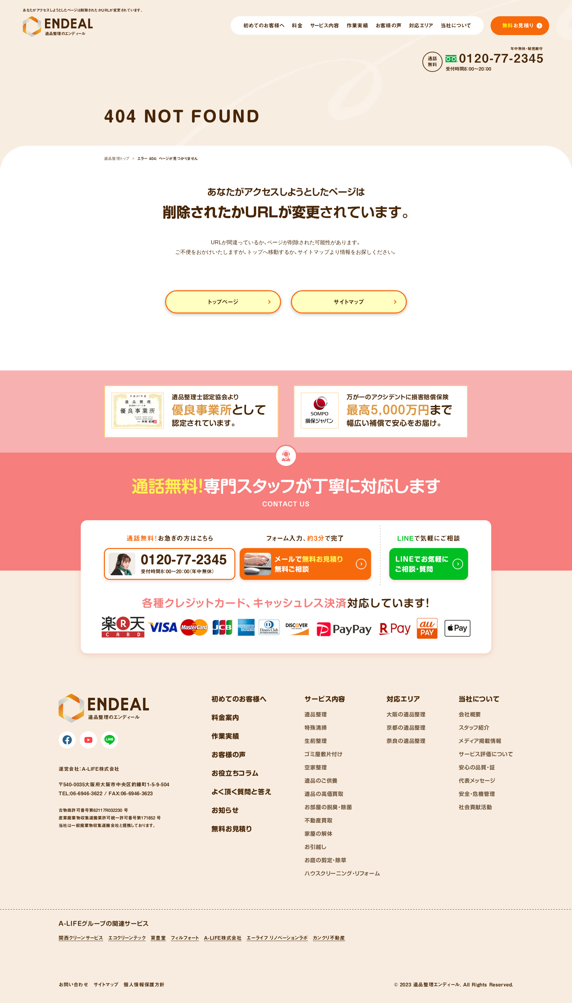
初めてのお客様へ (239, 699)
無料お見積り (232, 828)
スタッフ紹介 (474, 727)
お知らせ (225, 810)
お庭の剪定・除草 (325, 860)
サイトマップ (106, 984)
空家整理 (316, 767)
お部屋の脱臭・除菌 (328, 807)
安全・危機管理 (477, 794)
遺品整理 (316, 714)
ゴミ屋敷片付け (324, 754)
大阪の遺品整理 (406, 714)
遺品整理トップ (116, 158)
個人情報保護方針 (144, 984)
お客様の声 (229, 754)
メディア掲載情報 (480, 741)
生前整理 (316, 741)
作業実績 (225, 736)
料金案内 (225, 717)
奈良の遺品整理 (406, 741)
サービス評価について (486, 754)
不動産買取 (318, 820)
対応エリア (403, 699)
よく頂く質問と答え (241, 791)
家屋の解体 (318, 833)
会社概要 (470, 714)
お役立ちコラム (235, 773)
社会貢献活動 (475, 807)
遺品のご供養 (321, 780)
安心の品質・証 (477, 767)
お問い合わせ (73, 984)
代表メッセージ (477, 780)
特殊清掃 (316, 727)
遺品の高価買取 (324, 794)
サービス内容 (325, 699)
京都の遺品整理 (406, 727)
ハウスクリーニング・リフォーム (342, 873)
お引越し (315, 847)
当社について (479, 699)
